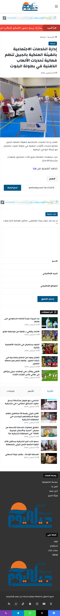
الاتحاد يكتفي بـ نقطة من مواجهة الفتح (21, 331)
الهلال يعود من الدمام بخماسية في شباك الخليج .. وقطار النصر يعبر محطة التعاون (22, 361)
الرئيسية (51, 37)
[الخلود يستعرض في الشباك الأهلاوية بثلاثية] (50, 348)
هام (51, 179)
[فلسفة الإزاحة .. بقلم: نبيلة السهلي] (49, 458)
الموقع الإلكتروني (49, 286)
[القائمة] (56, 7)
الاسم (55, 261)
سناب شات (53, 550)
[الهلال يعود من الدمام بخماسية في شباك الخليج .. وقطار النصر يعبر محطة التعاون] (50, 361)
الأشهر (31, 391)
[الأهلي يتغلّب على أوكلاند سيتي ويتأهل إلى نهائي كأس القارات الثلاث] (50, 375)
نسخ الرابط (12, 188)
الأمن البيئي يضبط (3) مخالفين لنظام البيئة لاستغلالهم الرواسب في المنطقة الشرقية (22, 416)
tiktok (55, 555)
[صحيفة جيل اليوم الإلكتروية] (29, 6)
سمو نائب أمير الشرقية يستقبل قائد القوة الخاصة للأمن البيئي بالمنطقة (21, 443)
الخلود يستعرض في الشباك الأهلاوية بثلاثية (22, 346)
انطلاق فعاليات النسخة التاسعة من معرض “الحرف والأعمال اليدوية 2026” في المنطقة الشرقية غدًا (22, 430)
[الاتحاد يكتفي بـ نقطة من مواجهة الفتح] (50, 335)
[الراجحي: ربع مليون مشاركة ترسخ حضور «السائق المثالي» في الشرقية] (49, 404)
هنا (35, 168)
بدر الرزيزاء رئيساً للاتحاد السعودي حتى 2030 (21, 320)
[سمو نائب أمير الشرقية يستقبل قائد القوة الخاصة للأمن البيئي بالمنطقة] (49, 445)
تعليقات (11, 391)
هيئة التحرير (53, 496)
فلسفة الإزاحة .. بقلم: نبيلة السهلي (22, 454)
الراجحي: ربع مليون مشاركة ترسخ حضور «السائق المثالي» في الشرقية (22, 402)
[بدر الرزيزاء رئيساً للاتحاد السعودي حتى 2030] (50, 322)
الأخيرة (50, 391)
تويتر (56, 541)
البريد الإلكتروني (50, 273)
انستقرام (54, 546)
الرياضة (43, 37)
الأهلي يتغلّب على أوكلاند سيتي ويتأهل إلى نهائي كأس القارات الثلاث (21, 373)
